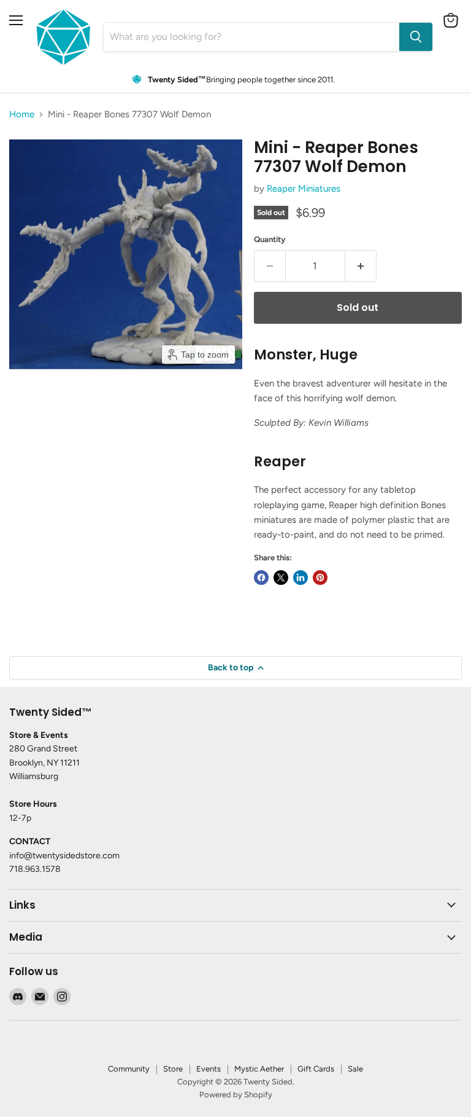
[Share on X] (281, 577)
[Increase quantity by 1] (361, 266)
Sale (355, 1068)
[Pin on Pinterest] (320, 577)
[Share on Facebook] (261, 577)
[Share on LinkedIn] (300, 577)
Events (208, 1068)
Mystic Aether (259, 1068)
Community (129, 1068)
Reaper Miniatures (303, 188)
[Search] (415, 37)
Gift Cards (315, 1068)
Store (173, 1068)
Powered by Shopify (235, 1094)
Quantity (270, 239)
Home (21, 114)
